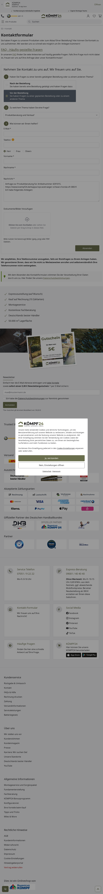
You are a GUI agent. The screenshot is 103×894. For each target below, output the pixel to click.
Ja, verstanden (51, 458)
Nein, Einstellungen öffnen (51, 465)
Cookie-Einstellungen (66, 448)
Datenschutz (47, 471)
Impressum (56, 471)
